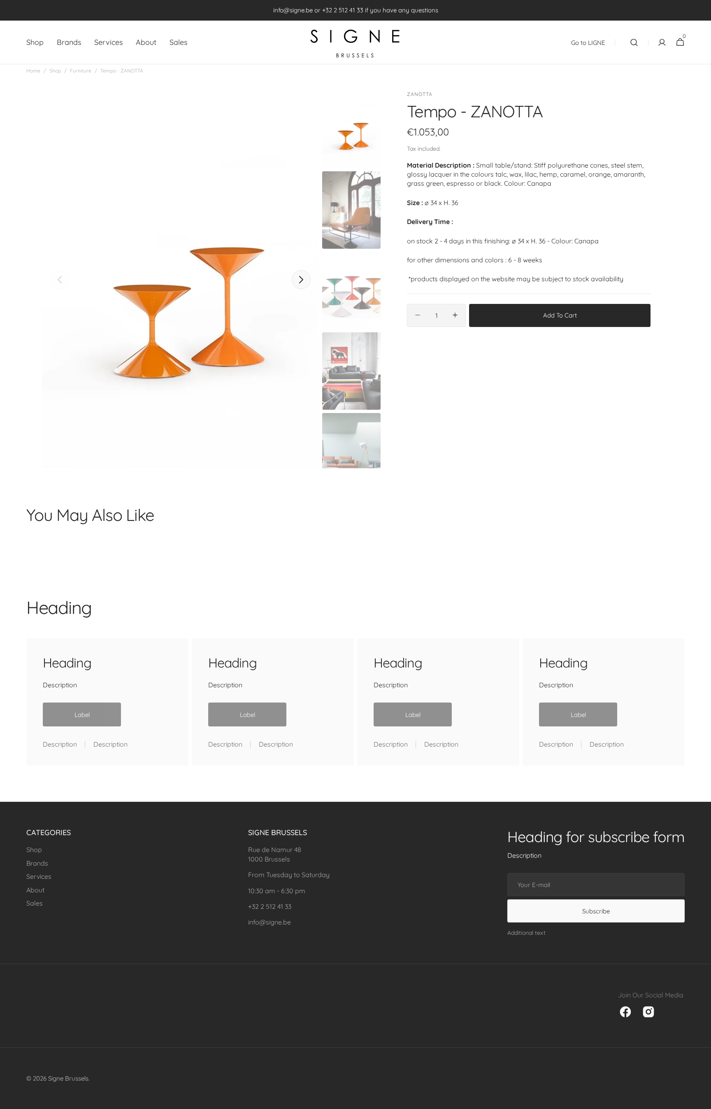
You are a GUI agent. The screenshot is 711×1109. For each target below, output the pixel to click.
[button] (634, 42)
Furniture (80, 71)
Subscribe (596, 911)
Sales (34, 903)
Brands (37, 863)
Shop (55, 71)
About (35, 890)
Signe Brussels (68, 1078)
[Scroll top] (701, 1099)
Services (38, 876)
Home (33, 71)
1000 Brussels (269, 859)
